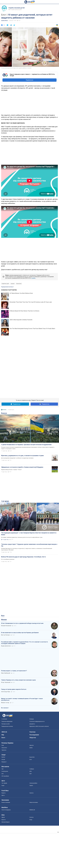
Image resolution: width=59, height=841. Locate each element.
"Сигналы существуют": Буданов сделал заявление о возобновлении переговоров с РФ (29, 545)
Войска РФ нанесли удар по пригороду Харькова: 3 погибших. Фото (23, 557)
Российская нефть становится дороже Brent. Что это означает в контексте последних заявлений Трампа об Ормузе (24, 642)
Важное (4, 413)
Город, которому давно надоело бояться (13, 689)
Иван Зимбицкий (5, 673)
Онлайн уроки (5, 771)
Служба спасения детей (16, 8)
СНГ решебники (5, 776)
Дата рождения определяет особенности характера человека (17, 458)
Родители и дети (5, 283)
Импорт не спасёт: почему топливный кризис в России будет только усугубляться (22, 699)
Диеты (3, 795)
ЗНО (3, 773)
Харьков (32, 745)
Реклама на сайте (6, 723)
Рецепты (4, 793)
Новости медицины (6, 809)
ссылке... (33, 278)
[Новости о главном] (3, 410)
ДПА (31, 771)
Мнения (4, 620)
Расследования (34, 735)
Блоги (3, 737)
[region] (29, 102)
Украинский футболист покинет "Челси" (11, 469)
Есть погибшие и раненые (7, 559)
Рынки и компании (6, 802)
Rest (2, 616)
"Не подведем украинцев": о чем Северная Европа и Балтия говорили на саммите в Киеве (28, 533)
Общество (33, 737)
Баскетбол (32, 757)
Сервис (31, 785)
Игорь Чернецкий (5, 682)
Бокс (31, 759)
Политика (32, 732)
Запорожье (4, 747)
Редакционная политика (7, 286)
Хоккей (3, 759)
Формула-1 (4, 761)
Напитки (31, 793)
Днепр (31, 747)
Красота (4, 819)
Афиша (3, 817)
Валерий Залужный (6, 625)
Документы (32, 723)
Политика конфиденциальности (37, 721)
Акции (3, 785)
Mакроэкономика (34, 802)
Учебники (32, 768)
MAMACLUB (32, 809)
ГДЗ (2, 768)
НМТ (31, 773)
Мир (3, 735)
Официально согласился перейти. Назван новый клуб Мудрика (22, 467)
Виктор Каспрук (5, 635)
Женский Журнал (6, 822)
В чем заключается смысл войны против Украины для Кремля (20, 632)
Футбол (3, 757)
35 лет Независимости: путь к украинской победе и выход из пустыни (22, 623)
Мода (31, 819)
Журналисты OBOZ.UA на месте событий (39, 726)
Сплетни (31, 817)
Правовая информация (7, 721)
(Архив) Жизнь (4, 20)
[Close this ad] (58, 832)
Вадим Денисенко (6, 646)
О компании (4, 719)
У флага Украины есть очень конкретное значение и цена (18, 680)
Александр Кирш (5, 691)
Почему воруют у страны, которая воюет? (14, 670)
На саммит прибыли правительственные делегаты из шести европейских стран (21, 537)
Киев (3, 745)
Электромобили (33, 783)
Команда (32, 719)
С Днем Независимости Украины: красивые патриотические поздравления (26, 444)
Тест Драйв (4, 783)
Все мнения (4, 708)
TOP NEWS (5, 501)
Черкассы (4, 750)
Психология (18, 283)
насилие (12, 283)
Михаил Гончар (5, 702)
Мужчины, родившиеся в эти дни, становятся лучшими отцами (22, 455)
